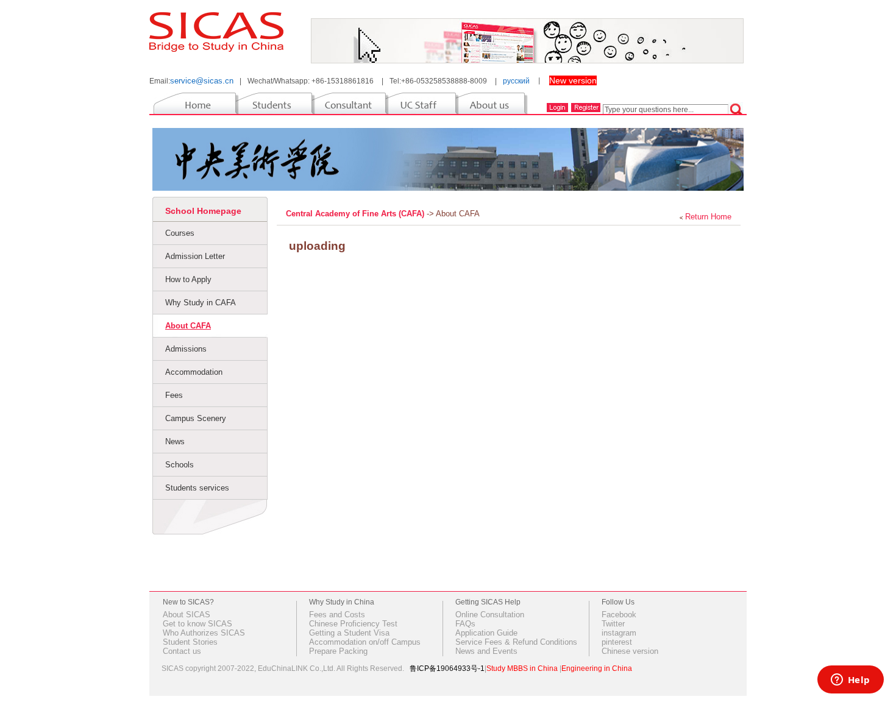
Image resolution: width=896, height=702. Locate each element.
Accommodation (193, 372)
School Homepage (203, 211)
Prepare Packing (338, 651)
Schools (179, 464)
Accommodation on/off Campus (365, 642)
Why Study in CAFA (200, 302)
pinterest (617, 642)
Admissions (186, 348)
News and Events (486, 651)
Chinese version (630, 651)
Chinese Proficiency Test (353, 623)
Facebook (619, 614)
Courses (179, 233)
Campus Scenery (195, 418)
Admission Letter (195, 256)
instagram (619, 632)
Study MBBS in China (522, 668)
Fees (174, 395)
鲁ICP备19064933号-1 (447, 668)
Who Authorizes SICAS (204, 632)
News (175, 441)
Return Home (708, 216)
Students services (197, 487)
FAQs (465, 623)
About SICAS (186, 614)
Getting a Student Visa (349, 632)
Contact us (182, 651)
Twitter (613, 623)
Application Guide (486, 632)
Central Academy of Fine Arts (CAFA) (356, 213)
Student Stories (190, 642)
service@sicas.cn (201, 80)
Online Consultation (489, 614)
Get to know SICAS (197, 623)
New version (573, 80)
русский (516, 81)
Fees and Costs (337, 614)
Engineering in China (596, 668)
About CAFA (188, 325)
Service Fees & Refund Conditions (516, 642)
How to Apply (188, 279)
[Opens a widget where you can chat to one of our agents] (850, 680)
